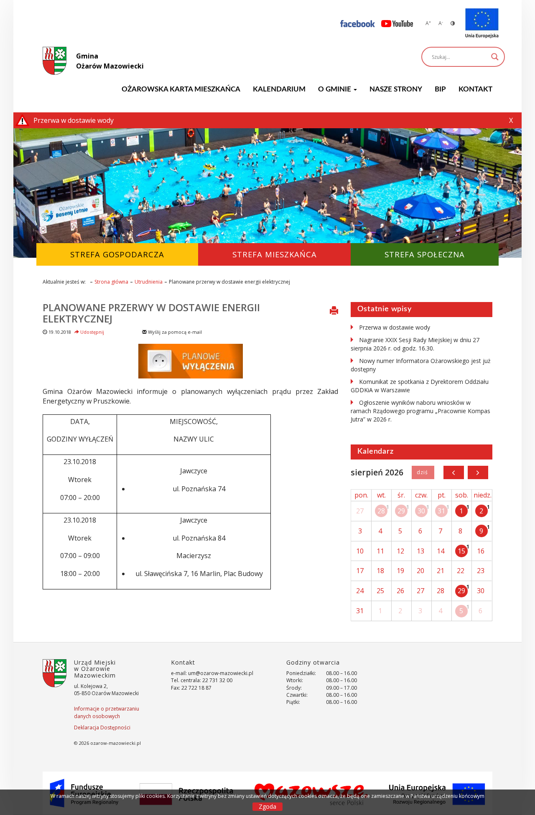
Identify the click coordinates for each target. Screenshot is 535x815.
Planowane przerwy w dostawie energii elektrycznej (151, 312)
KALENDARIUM (279, 89)
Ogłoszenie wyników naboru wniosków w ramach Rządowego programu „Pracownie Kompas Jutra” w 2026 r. (420, 411)
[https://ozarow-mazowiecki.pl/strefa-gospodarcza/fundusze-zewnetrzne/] (482, 23)
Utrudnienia (149, 281)
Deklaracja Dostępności (102, 727)
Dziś (423, 472)
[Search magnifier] (495, 57)
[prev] (453, 472)
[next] (478, 472)
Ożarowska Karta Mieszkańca (181, 89)
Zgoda (267, 806)
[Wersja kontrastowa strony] (453, 23)
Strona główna (111, 281)
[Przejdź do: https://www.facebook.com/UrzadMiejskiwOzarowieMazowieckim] (357, 23)
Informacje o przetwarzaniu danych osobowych (106, 712)
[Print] (334, 311)
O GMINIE (335, 89)
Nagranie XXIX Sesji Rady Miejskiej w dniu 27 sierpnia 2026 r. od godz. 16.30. (415, 344)
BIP (440, 89)
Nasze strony (395, 89)
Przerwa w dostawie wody (394, 327)
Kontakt (475, 89)
